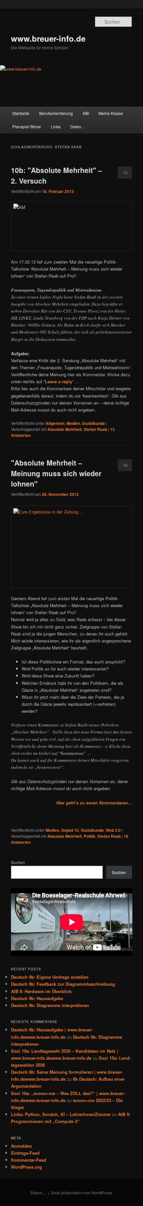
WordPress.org (26, 1167)
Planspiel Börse (26, 126)
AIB (85, 113)
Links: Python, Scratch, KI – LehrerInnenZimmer (61, 1114)
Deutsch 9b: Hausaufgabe (37, 998)
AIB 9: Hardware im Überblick (41, 991)
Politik (89, 836)
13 (125, 172)
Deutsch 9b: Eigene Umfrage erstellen (49, 977)
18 (125, 465)
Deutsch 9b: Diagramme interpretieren (50, 1005)
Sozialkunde (93, 423)
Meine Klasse (110, 113)
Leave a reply (58, 381)
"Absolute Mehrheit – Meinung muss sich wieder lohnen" (56, 473)
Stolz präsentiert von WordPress (81, 1193)
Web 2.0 (113, 830)
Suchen (18, 862)
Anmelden (21, 1146)
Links (56, 126)
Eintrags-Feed (25, 1153)
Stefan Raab (95, 429)
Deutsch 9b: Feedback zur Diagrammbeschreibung (63, 984)
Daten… (77, 126)
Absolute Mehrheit (64, 429)
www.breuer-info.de (48, 38)
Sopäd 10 (70, 830)
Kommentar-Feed (28, 1160)
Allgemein (55, 423)
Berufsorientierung (56, 113)
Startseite (20, 113)
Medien (73, 423)
